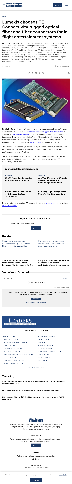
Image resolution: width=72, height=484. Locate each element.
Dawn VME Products (10, 339)
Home (4, 16)
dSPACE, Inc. (7, 345)
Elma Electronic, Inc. (10, 351)
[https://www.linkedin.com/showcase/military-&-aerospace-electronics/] (36, 459)
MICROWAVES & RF (28, 468)
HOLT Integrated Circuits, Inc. (13, 360)
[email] (43, 73)
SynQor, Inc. (42, 354)
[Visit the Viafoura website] (65, 287)
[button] (3, 5)
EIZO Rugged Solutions (11, 348)
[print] (69, 73)
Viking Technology (44, 357)
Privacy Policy (63, 475)
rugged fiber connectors (53, 132)
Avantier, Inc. (7, 336)
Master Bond (42, 339)
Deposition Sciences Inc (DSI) (14, 342)
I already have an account (36, 302)
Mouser (40, 342)
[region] (36, 283)
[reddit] (39, 73)
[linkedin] (33, 73)
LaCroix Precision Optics (12, 363)
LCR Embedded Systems (46, 336)
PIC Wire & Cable (44, 348)
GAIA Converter (8, 357)
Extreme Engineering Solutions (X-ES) (16, 354)
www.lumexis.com (9, 206)
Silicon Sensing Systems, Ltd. (48, 351)
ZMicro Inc (41, 360)
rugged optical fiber (32, 132)
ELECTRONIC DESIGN (43, 468)
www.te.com (51, 203)
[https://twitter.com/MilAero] (38, 459)
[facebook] (29, 73)
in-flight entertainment (20, 134)
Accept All (36, 480)
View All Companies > (36, 368)
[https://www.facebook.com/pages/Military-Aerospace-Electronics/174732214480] (33, 459)
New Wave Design (44, 345)
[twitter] (36, 73)
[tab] (7, 278)
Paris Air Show (36, 142)
